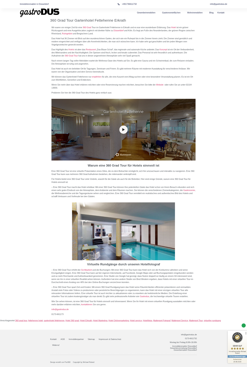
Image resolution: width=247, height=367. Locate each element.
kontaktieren (86, 304)
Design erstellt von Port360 (60, 362)
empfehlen (97, 77)
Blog (211, 13)
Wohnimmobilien (195, 13)
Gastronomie (189, 190)
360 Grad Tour (71, 56)
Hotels (71, 49)
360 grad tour (21, 320)
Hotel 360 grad (72, 320)
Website (160, 85)
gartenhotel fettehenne (54, 320)
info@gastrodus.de (60, 309)
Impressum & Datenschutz (110, 339)
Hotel (173, 27)
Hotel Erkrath (86, 320)
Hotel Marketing (100, 320)
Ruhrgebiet (67, 34)
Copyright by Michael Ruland (83, 362)
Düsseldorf (118, 30)
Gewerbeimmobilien (146, 13)
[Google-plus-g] (196, 362)
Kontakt (220, 13)
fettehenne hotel (35, 320)
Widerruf (55, 345)
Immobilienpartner (76, 339)
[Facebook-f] (191, 362)
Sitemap (91, 339)
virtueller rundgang (212, 320)
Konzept (163, 49)
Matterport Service (179, 320)
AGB (63, 339)
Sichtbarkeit (86, 270)
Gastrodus (144, 296)
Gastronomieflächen (171, 13)
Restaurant (91, 49)
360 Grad (87, 27)
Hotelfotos (147, 320)
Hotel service (136, 320)
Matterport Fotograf (161, 320)
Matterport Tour (196, 320)
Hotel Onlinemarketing (118, 320)
